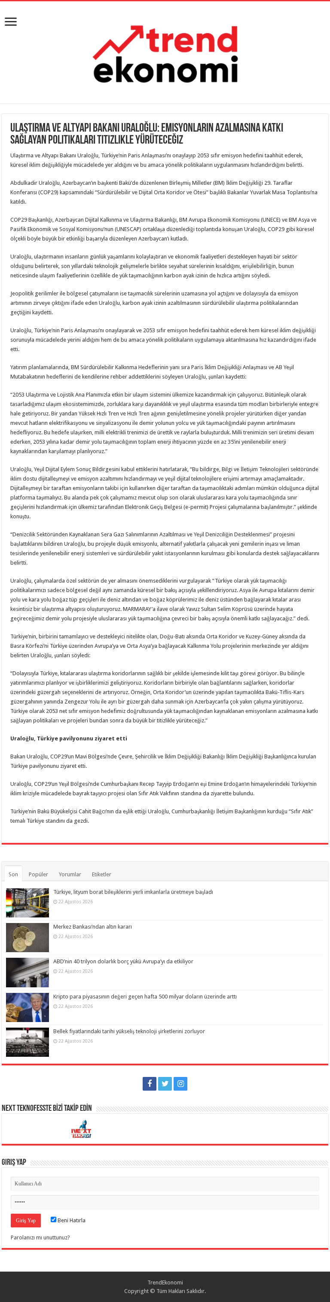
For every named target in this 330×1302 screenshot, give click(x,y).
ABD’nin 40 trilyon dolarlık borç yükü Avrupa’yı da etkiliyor (123, 961)
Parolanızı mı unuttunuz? (40, 1237)
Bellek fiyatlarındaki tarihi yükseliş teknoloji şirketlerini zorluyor (129, 1031)
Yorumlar (70, 874)
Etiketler (101, 874)
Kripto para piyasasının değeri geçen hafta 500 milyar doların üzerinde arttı (145, 996)
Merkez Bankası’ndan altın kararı (92, 926)
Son (13, 874)
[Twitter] (165, 1084)
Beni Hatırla (71, 1220)
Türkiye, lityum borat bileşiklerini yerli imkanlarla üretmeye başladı (133, 892)
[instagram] (180, 1084)
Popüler (38, 874)
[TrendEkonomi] (165, 50)
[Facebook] (149, 1084)
